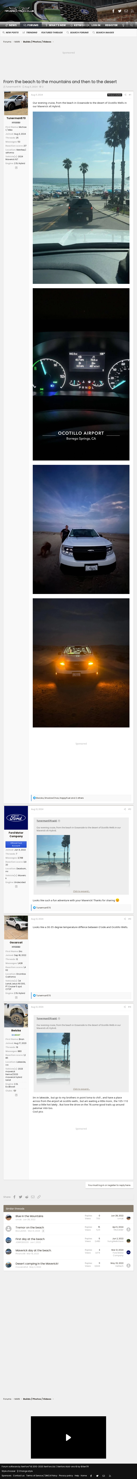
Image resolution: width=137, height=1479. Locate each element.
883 (20, 1051)
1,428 (20, 963)
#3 (129, 918)
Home (84, 1475)
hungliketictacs (115, 1241)
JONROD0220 (22, 1242)
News (13, 25)
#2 (129, 809)
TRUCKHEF (118, 1229)
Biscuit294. (21, 1230)
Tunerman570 (13, 86)
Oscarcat (16, 942)
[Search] (131, 25)
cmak (19, 1219)
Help (77, 1475)
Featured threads (51, 32)
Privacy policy (66, 1475)
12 (17, 959)
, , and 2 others (60, 798)
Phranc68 (20, 1253)
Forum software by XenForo (29, 1466)
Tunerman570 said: (47, 820)
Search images (105, 32)
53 (19, 141)
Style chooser (8, 1471)
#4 (129, 1006)
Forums (32, 25)
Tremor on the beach (30, 1227)
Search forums (79, 32)
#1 (130, 94)
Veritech (119, 1266)
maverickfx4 (22, 1267)
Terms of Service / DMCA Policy (41, 1475)
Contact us (19, 1475)
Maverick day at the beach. (33, 1250)
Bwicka (16, 1030)
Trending (31, 32)
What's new (57, 25)
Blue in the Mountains (29, 1216)
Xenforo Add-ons (73, 1466)
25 (17, 137)
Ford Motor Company (16, 834)
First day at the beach (30, 1239)
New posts (12, 32)
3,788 (20, 857)
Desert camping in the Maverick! (37, 1264)
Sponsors (6, 1475)
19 (17, 1047)
